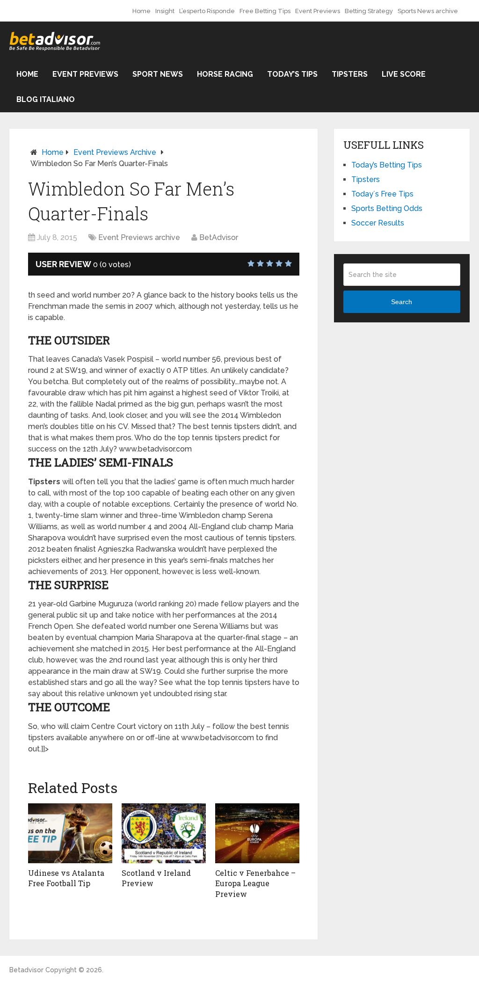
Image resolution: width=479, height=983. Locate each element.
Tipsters (350, 74)
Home (141, 11)
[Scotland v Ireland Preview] (164, 833)
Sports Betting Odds (386, 208)
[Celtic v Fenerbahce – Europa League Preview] (257, 833)
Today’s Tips (292, 74)
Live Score (404, 74)
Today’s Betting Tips (386, 164)
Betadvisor (26, 970)
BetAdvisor (218, 237)
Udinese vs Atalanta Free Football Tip (66, 878)
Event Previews (317, 11)
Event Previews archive (114, 152)
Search (401, 302)
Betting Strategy (369, 11)
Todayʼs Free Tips (382, 193)
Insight (164, 11)
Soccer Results (377, 222)
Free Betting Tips (265, 11)
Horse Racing (225, 74)
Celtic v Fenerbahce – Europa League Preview (255, 883)
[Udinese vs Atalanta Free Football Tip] (70, 833)
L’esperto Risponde (207, 11)
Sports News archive (428, 11)
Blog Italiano (45, 99)
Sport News (157, 74)
